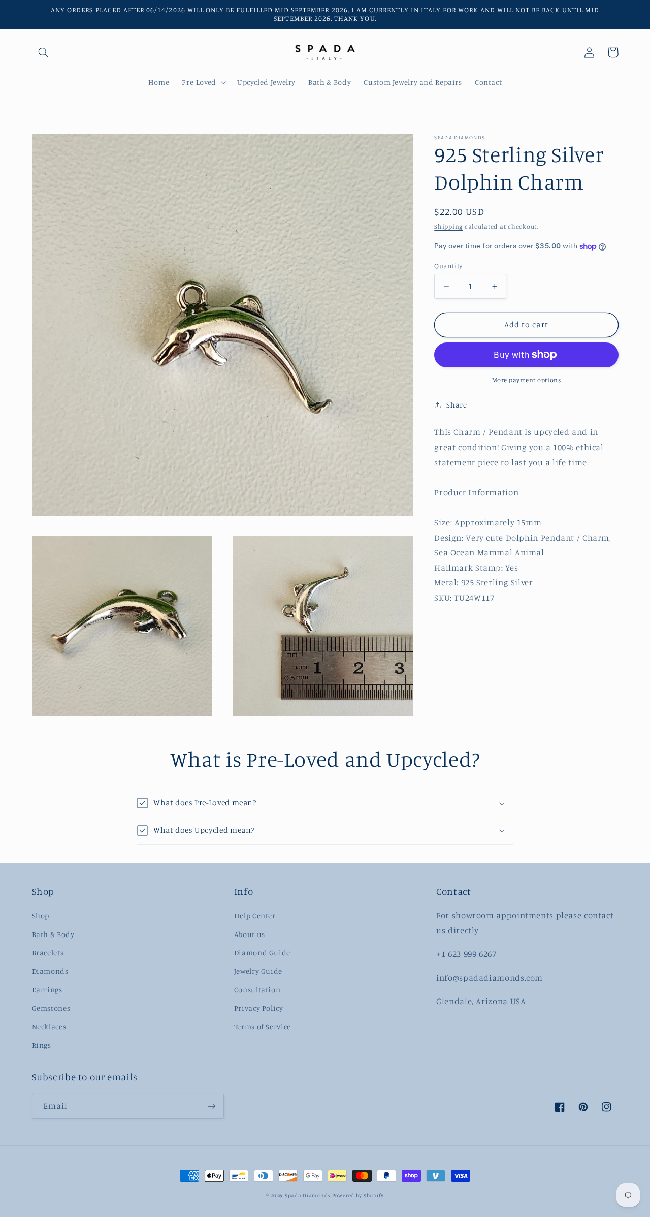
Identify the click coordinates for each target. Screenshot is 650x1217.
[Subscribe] (211, 1106)
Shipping (448, 226)
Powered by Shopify (358, 1195)
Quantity (448, 266)
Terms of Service (262, 1026)
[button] (43, 52)
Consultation (257, 989)
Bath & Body (53, 934)
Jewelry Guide (258, 970)
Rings (41, 1045)
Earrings (47, 989)
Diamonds (50, 970)
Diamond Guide (262, 952)
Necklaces (49, 1026)
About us (249, 934)
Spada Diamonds (307, 1195)
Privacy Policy (258, 1008)
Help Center (255, 915)
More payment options (526, 380)
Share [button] (456, 404)
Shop (41, 915)
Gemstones (51, 1008)
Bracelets (48, 952)
